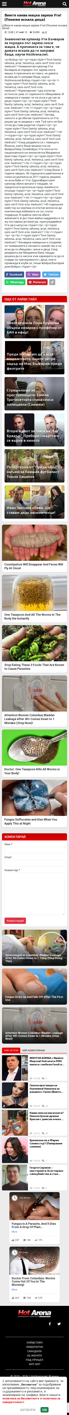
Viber (35, 274)
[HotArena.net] (34, 1314)
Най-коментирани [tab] (33, 1050)
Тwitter (53, 274)
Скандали (34, 1351)
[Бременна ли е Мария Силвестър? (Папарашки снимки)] (15, 1150)
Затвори (28, 1410)
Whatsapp (17, 282)
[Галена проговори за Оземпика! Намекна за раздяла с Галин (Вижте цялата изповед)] (15, 1095)
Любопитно (34, 1346)
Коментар (12, 870)
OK (44, 1410)
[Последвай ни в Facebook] (50, 1324)
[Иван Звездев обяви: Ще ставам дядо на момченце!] (34, 501)
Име (9, 844)
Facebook (16, 274)
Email (8, 857)
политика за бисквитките (21, 1398)
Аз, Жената (34, 1355)
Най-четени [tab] (11, 1050)
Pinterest (39, 282)
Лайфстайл (34, 1342)
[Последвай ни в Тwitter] (59, 1324)
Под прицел (34, 1359)
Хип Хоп (34, 1364)
